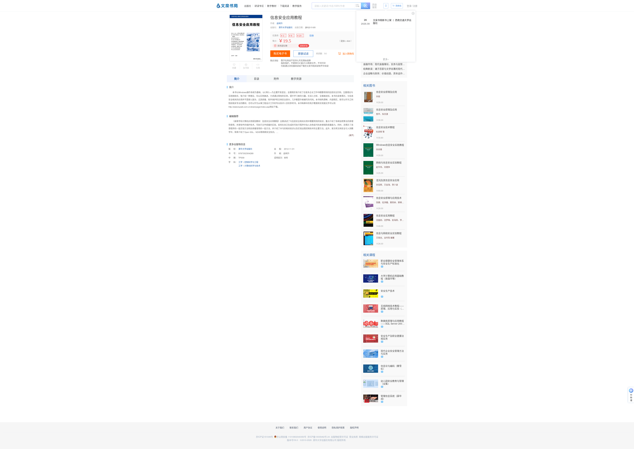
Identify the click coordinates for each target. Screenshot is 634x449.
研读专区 (259, 5)
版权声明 (354, 427)
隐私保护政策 (338, 427)
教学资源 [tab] (296, 79)
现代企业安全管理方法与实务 (392, 352)
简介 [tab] (236, 79)
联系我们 (294, 427)
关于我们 (280, 427)
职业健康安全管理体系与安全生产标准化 (392, 262)
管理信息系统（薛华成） (391, 397)
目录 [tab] (256, 79)
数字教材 (271, 5)
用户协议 (308, 427)
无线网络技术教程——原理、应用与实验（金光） (392, 307)
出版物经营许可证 (339, 436)
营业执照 (353, 436)
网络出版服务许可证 (368, 436)
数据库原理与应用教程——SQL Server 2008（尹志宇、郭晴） (392, 322)
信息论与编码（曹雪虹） (391, 367)
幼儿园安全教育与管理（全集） (392, 382)
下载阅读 (284, 5)
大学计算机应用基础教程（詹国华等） (392, 277)
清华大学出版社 (286, 27)
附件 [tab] (276, 79)
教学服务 (297, 5)
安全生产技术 (388, 290)
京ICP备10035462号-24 (318, 436)
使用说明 (322, 427)
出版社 (247, 5)
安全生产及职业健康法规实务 (392, 337)
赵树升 (280, 23)
